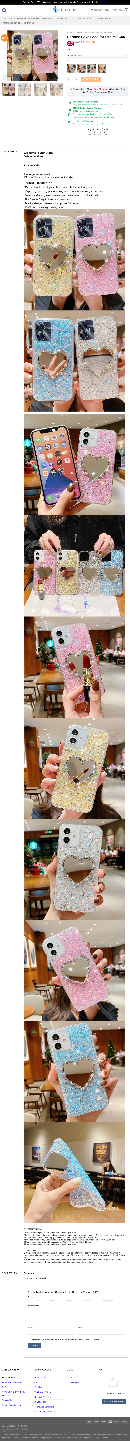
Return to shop (113, 1401)
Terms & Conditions (12, 23)
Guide (69, 1377)
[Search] (4, 10)
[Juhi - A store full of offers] (65, 10)
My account (33, 18)
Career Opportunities (11, 1405)
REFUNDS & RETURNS (65, 18)
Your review (33, 1306)
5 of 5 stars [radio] (98, 1301)
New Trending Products (45, 1412)
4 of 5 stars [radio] (78, 1301)
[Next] (58, 56)
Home (4, 18)
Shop (11, 18)
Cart (36, 1382)
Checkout (38, 1387)
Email (81, 1327)
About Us (21, 18)
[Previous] (6, 56)
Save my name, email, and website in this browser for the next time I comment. (65, 1339)
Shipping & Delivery (85, 18)
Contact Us (28, 23)
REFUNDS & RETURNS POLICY (13, 1394)
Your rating (33, 1297)
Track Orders (47, 18)
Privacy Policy (104, 18)
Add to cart (90, 79)
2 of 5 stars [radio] (45, 1301)
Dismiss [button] (103, 2)
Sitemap (5, 1432)
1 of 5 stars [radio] (31, 1301)
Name (31, 1327)
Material (70, 50)
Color (69, 61)
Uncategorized (73, 1382)
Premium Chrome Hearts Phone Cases (93, 33)
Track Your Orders (42, 1392)
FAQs (4, 1387)
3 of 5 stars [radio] (60, 1301)
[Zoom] (5, 77)
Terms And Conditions (12, 1382)
